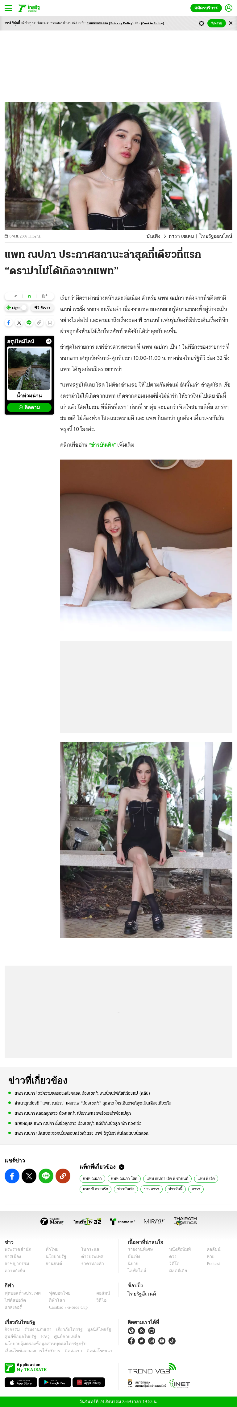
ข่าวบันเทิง (123, 1188)
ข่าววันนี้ (170, 1188)
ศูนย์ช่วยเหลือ (61, 1336)
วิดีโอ (172, 1263)
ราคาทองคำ (90, 1263)
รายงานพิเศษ (139, 1249)
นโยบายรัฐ (54, 1256)
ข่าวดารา (147, 1188)
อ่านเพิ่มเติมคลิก (110, 23)
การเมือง (12, 1256)
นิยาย (132, 1263)
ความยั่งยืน (14, 1270)
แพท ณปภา (91, 1178)
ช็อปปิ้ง (134, 1285)
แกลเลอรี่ (12, 1307)
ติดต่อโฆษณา (89, 1350)
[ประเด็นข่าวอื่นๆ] (49, 341)
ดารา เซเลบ (186, 236)
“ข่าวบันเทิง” (103, 444)
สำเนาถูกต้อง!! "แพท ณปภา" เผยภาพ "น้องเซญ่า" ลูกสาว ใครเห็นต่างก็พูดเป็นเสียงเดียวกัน (93, 1103)
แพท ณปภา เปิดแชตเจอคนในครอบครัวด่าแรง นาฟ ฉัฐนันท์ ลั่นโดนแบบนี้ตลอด (81, 1133)
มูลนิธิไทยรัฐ (92, 1329)
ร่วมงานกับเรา (35, 1329)
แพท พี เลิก (197, 1178)
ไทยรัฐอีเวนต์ (140, 1293)
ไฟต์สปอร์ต (14, 1300)
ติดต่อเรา (65, 1350)
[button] (9, 322)
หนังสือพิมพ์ (178, 1249)
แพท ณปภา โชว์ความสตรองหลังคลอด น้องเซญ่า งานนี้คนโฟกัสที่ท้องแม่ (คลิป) (82, 1093)
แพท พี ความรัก (94, 1188)
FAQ (41, 1336)
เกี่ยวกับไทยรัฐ (64, 1329)
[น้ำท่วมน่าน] (29, 369)
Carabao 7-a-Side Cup (67, 1307)
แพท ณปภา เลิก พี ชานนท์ (161, 1178)
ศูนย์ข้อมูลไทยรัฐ (19, 1336)
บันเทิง (161, 236)
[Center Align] (230, 23)
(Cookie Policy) (152, 23)
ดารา (189, 1188)
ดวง (171, 1256)
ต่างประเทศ (89, 1256)
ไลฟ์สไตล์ (135, 1270)
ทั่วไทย (50, 1249)
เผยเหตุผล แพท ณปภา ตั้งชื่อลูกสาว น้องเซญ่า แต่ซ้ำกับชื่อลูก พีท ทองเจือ (78, 1123)
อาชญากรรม (16, 1263)
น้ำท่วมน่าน (29, 395)
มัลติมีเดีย (176, 1270)
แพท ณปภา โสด (121, 1178)
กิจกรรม (12, 1329)
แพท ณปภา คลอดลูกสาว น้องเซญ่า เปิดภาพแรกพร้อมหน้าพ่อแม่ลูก (73, 1113)
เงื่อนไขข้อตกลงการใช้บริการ (29, 1350)
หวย (208, 1256)
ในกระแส (87, 1249)
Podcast (212, 1263)
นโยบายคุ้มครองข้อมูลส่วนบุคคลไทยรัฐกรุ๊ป (41, 1343)
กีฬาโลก (52, 1300)
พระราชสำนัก (16, 1249)
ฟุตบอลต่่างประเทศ (20, 1293)
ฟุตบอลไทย (54, 1293)
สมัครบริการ (207, 8)
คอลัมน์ (210, 1249)
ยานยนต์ (52, 1263)
